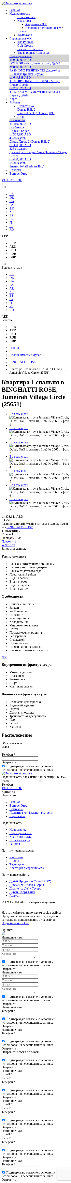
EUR (12, 243)
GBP (12, 257)
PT (11, 226)
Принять (7, 930)
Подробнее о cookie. (15, 923)
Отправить (9, 762)
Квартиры (16, 857)
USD (12, 250)
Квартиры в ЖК (20, 836)
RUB (12, 253)
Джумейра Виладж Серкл (26, 885)
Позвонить (9, 541)
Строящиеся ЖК (20, 833)
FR (11, 219)
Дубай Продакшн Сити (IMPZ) (30, 881)
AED (12, 246)
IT (10, 222)
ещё (4, 657)
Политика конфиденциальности (31, 812)
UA (11, 201)
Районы (14, 843)
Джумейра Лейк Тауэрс (25, 888)
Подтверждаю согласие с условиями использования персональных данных (28, 768)
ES (11, 215)
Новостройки (18, 829)
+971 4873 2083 (12, 180)
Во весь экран (18, 414)
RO (11, 229)
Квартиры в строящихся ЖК (28, 868)
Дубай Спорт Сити (22, 892)
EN (11, 194)
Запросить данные (14, 548)
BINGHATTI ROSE (20, 527)
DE (11, 197)
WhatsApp (8, 545)
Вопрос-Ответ (19, 805)
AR (11, 208)
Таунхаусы (16, 864)
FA (11, 204)
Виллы (14, 860)
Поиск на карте (19, 840)
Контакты (16, 809)
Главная (14, 802)
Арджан (14, 895)
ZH (11, 211)
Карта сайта (17, 816)
